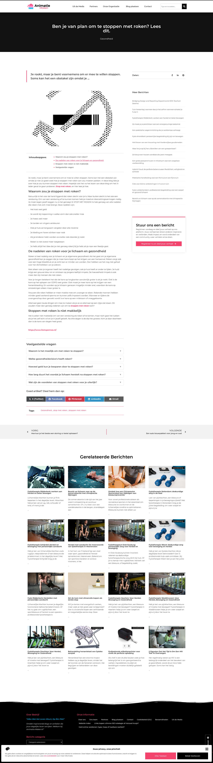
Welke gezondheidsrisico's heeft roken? (75, 359)
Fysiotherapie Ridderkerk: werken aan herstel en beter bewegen (158, 118)
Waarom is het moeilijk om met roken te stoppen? (75, 351)
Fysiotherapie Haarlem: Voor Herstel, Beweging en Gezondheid (124, 599)
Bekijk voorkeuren (192, 756)
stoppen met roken (79, 306)
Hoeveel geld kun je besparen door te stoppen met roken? (75, 366)
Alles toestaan (161, 756)
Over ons (82, 720)
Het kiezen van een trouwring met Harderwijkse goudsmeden (157, 142)
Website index (85, 723)
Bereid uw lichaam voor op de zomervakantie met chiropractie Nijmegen (82, 493)
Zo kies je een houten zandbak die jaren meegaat (152, 155)
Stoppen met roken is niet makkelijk (71, 164)
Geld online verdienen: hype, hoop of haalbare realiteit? (101, 727)
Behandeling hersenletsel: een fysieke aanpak (85, 652)
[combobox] (171, 6)
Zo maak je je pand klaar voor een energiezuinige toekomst (156, 124)
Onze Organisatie (111, 6)
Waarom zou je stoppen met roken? (71, 157)
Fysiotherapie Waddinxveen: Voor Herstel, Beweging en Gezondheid (164, 599)
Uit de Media (78, 6)
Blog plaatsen (132, 6)
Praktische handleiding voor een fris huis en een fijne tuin (155, 178)
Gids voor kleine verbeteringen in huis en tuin (150, 184)
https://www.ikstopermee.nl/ (42, 330)
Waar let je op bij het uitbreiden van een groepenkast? (154, 149)
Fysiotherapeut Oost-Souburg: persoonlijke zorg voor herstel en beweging (123, 546)
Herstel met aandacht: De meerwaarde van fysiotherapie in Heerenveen (86, 546)
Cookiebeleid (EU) (144, 720)
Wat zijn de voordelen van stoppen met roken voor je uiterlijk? (75, 382)
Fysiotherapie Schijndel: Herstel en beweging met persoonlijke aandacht (45, 546)
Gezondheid (106, 39)
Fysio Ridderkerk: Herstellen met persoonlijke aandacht (42, 599)
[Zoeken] (184, 6)
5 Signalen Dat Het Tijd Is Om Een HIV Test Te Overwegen (166, 652)
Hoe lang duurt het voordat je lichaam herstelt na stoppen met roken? (75, 374)
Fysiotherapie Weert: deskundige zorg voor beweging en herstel (166, 546)
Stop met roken (63, 186)
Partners (94, 6)
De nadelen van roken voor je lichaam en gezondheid (79, 160)
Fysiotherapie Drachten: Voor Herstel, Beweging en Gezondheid (44, 652)
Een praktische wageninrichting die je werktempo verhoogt (156, 130)
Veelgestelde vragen (64, 167)
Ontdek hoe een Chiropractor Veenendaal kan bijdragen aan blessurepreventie (122, 493)
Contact (148, 6)
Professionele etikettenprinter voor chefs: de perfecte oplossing (124, 652)
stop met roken (60, 410)
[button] (207, 749)
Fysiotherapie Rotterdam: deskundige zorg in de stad (166, 492)
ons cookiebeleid (50, 756)
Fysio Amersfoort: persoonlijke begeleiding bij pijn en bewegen (157, 136)
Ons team (93, 720)
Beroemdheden (161, 720)
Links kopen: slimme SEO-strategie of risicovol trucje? (116, 723)
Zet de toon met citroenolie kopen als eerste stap (85, 599)
